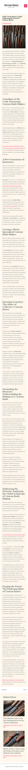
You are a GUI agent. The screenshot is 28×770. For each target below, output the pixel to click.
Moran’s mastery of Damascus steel (14, 148)
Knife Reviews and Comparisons (10, 725)
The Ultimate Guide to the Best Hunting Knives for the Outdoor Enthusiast (13, 721)
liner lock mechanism (11, 206)
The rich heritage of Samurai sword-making (13, 534)
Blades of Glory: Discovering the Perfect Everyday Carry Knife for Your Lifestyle (13, 751)
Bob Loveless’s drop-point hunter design (13, 146)
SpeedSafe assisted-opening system (11, 186)
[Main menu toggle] (25, 5)
